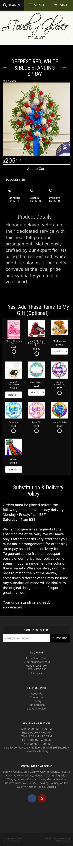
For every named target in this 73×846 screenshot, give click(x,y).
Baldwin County (12, 771)
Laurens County (26, 779)
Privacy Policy (14, 841)
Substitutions (37, 704)
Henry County (24, 775)
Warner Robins (36, 786)
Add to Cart (36, 169)
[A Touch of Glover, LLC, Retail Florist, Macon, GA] (8, 813)
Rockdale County (25, 782)
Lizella (41, 779)
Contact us (36, 697)
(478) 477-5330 (37, 669)
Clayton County (49, 771)
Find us (36, 673)
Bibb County (31, 771)
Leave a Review (36, 708)
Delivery (37, 701)
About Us (36, 693)
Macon (51, 779)
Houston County (44, 775)
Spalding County (48, 782)
